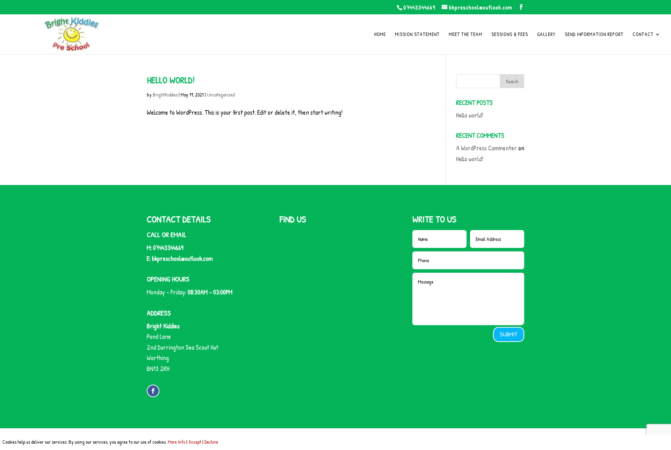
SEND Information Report (594, 34)
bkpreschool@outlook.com (182, 258)
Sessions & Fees (509, 34)
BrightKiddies (165, 94)
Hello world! (171, 80)
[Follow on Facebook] (153, 391)
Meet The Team (465, 34)
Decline (211, 441)
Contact (643, 34)
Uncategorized (221, 94)
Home (380, 34)
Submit (509, 334)
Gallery (546, 34)
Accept (194, 441)
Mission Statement (417, 34)
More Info (176, 441)
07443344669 (419, 7)
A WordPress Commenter (486, 148)
